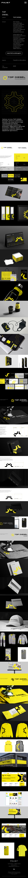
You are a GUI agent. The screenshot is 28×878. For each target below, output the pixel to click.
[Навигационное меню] (25, 2)
